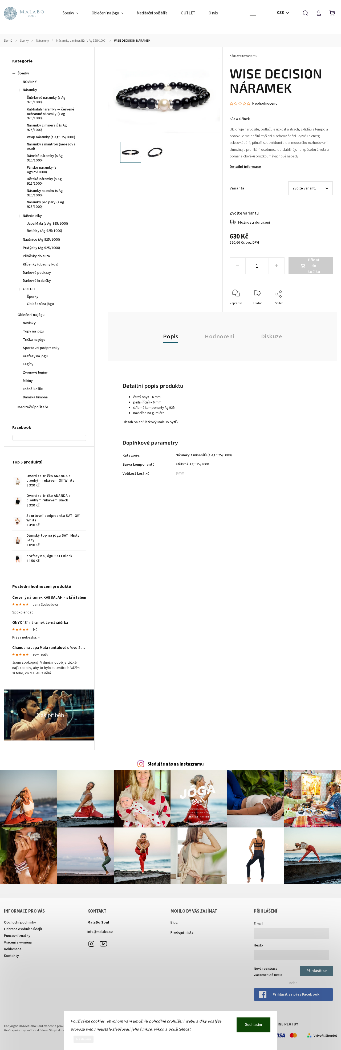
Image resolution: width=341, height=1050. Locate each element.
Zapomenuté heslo (268, 974)
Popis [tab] (170, 336)
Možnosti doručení (254, 222)
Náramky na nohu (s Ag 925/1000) (45, 193)
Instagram (91, 944)
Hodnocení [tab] (219, 336)
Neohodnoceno (264, 103)
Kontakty (11, 955)
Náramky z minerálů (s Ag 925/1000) (47, 128)
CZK (281, 13)
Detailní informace (245, 166)
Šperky (23, 73)
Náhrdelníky (32, 216)
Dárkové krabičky (37, 280)
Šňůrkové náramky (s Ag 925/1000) (46, 100)
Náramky (30, 90)
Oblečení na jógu (40, 304)
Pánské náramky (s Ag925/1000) (41, 170)
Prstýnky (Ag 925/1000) (41, 248)
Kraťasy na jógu (35, 356)
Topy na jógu (33, 331)
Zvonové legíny (35, 372)
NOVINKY (30, 82)
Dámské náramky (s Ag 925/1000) (45, 158)
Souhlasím (253, 1025)
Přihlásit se (316, 971)
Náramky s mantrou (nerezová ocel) (51, 147)
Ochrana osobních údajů (23, 929)
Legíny (28, 364)
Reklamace (13, 949)
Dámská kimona (35, 397)
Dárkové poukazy (37, 272)
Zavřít (316, 310)
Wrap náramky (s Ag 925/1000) (51, 137)
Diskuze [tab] (271, 336)
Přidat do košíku (314, 265)
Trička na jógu (34, 339)
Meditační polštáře (33, 407)
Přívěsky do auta (36, 256)
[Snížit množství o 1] (238, 265)
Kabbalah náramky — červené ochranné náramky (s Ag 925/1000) (51, 114)
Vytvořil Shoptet (325, 1035)
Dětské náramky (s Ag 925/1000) (44, 181)
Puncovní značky (17, 935)
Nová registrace (265, 968)
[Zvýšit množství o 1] (277, 265)
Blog (174, 922)
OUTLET (29, 289)
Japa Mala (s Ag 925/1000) (47, 223)
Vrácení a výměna (18, 942)
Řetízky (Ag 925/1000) (44, 230)
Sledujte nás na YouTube (103, 944)
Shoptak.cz (56, 1030)
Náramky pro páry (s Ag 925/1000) (45, 204)
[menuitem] (74, 13)
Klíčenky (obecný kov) (40, 264)
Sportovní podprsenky (41, 348)
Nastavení (83, 1039)
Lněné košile (33, 389)
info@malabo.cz (100, 931)
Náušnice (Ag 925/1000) (41, 239)
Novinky (29, 323)
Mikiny (28, 380)
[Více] (253, 13)
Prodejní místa (181, 932)
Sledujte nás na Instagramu (176, 764)
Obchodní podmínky (20, 922)
